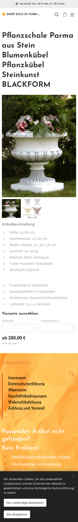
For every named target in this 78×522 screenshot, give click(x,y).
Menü (72, 14)
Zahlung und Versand (26, 408)
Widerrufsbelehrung (24, 402)
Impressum (17, 378)
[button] (56, 14)
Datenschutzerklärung (26, 384)
